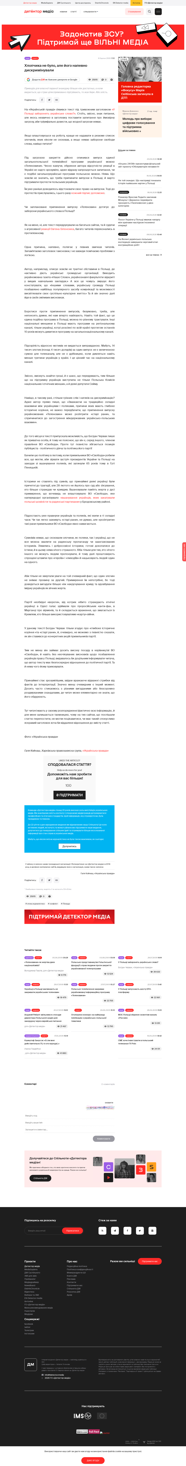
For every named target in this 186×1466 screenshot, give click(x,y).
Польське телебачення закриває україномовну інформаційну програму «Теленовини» (90, 992)
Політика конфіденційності (80, 1269)
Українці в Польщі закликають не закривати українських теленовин (41, 991)
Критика (29, 958)
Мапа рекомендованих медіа (38, 1307)
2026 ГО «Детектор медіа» (58, 1378)
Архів (69, 1295)
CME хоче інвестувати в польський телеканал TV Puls (135, 1042)
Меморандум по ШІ (76, 1272)
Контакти (71, 1282)
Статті (73, 11)
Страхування (134, 11)
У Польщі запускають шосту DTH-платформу (134, 991)
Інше (27, 58)
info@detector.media (54, 1375)
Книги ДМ (72, 1276)
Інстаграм (29, 1333)
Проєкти (30, 1261)
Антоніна (136, 3)
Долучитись (69, 846)
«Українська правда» (96, 750)
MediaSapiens (47, 3)
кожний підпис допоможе (87, 193)
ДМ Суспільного (64, 3)
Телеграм (29, 1330)
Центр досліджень (83, 3)
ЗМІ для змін (30, 1276)
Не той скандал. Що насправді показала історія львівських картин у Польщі (139, 182)
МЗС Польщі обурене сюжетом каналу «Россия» (137, 1016)
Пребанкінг (30, 1279)
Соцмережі (31, 1319)
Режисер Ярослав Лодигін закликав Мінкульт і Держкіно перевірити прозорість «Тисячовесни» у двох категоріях (137, 201)
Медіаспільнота (32, 1036)
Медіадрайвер (31, 1282)
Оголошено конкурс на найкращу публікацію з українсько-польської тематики (88, 1017)
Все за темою (152, 255)
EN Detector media (120, 3)
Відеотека (29, 1291)
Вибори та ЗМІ (31, 1295)
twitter (27, 1327)
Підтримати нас (75, 1285)
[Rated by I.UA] (105, 1433)
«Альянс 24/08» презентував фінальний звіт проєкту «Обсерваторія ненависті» (139, 165)
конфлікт (54, 904)
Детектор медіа (30, 3)
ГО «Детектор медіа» (154, 3)
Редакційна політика (77, 1266)
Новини (63, 11)
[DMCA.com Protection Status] (82, 1433)
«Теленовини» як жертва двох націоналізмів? (39, 964)
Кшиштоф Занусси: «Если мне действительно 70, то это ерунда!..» (41, 1042)
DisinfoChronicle (102, 3)
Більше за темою (126, 150)
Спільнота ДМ (40, 1178)
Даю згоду (93, 1460)
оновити (109, 1102)
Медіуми (28, 1314)
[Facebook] (42, 100)
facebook (28, 1324)
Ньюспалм (29, 1311)
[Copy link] (56, 100)
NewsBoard (29, 1285)
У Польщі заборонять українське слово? (138, 962)
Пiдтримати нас (150, 1261)
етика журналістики (36, 904)
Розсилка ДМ (73, 1291)
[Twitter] (49, 100)
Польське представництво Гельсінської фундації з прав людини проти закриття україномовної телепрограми (91, 965)
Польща (66, 904)
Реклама (71, 1279)
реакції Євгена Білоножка (57, 229)
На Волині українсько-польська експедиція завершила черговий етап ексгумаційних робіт (138, 242)
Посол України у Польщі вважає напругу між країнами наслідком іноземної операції (139, 222)
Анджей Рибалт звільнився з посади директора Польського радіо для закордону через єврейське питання (42, 1017)
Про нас (72, 1261)
